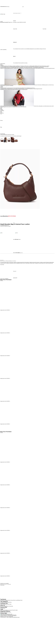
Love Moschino (4, 216)
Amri (4, 88)
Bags (5, 602)
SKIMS (21, 68)
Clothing (1, 602)
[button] (1, 21)
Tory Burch (33, 68)
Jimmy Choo (44, 66)
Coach (1, 66)
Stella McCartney (29, 68)
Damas (3, 66)
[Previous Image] (6, 146)
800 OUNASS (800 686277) (12, 615)
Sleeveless (14, 89)
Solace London (24, 68)
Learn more (21, 252)
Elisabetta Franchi (15, 66)
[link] (22, 22)
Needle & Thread (3, 68)
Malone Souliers (23, 67)
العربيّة (23, 6)
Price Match (16, 610)
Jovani (47, 66)
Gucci (38, 66)
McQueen (37, 67)
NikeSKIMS (7, 68)
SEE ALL (1, 280)
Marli (35, 67)
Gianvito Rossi (29, 66)
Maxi (3, 89)
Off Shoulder (18, 89)
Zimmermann (52, 68)
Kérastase (1, 67)
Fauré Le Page (20, 66)
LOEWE (4, 67)
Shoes (4, 602)
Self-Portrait (18, 68)
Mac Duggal (19, 67)
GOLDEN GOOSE (34, 66)
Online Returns (8, 612)
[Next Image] (6, 212)
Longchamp (8, 67)
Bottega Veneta (20, 600)
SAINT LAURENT (14, 68)
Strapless (25, 89)
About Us (1, 606)
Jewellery (10, 602)
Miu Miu (40, 67)
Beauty (7, 602)
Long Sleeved (6, 89)
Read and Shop (2, 608)
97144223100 (11, 616)
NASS (43, 67)
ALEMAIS (1, 88)
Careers (4, 606)
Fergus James (25, 66)
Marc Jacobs (33, 67)
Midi (2, 89)
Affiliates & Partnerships (9, 606)
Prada (10, 68)
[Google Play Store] (9, 614)
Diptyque (6, 66)
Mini (1, 89)
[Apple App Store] (3, 614)
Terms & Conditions (3, 610)
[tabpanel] (27, 263)
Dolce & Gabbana (10, 66)
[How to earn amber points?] (6, 243)
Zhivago (49, 68)
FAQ (4, 604)
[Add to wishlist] (9, 257)
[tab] (2, 139)
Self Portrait (29, 88)
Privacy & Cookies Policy (10, 610)
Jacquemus (41, 66)
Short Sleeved (11, 89)
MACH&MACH (15, 67)
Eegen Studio (7, 88)
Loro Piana (11, 67)
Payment (6, 604)
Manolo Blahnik (28, 67)
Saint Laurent (16, 600)
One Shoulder (22, 89)
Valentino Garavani (45, 68)
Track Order (9, 604)
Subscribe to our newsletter (4, 583)
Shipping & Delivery (3, 612)
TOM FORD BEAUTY (38, 68)
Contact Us (2, 604)
